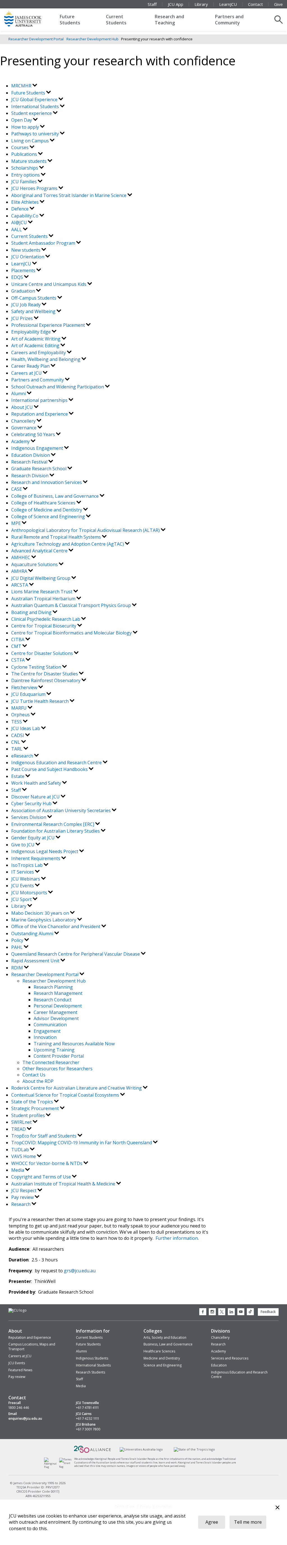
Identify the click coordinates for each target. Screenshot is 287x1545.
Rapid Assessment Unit (36, 961)
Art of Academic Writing (36, 339)
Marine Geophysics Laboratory (44, 920)
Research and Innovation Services (47, 482)
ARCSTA (20, 585)
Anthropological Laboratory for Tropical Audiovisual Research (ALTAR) (86, 530)
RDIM (17, 968)
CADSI (18, 735)
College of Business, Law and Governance (55, 496)
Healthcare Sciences (159, 1351)
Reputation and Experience (40, 414)
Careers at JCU (27, 373)
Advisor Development (56, 1018)
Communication (50, 1024)
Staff (152, 4)
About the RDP (38, 1081)
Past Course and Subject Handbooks (50, 769)
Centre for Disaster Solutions (42, 653)
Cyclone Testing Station (36, 667)
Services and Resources (229, 1358)
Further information (177, 1238)
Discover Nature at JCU (36, 797)
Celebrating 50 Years (33, 434)
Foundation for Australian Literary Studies (56, 831)
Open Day (22, 120)
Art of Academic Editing (36, 345)
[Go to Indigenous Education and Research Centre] (51, 1467)
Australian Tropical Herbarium (44, 599)
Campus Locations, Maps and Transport (31, 1346)
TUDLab (20, 1149)
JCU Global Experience (35, 99)
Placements (23, 270)
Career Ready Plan (31, 366)
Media (18, 1170)
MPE (16, 523)
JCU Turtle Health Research (40, 701)
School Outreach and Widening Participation (58, 387)
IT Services (23, 872)
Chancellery (24, 421)
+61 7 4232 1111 (87, 1418)
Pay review (23, 1197)
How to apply (25, 127)
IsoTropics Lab (27, 865)
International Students (35, 106)
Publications (24, 154)
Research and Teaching (169, 19)
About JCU (22, 407)
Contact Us (33, 1075)
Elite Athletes (25, 202)
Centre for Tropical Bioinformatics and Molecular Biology (72, 633)
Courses (20, 147)
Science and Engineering (163, 1365)
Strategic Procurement (35, 1108)
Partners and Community (229, 19)
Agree (211, 1522)
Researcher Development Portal (36, 38)
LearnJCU (228, 4)
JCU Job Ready (26, 305)
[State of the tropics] (194, 1449)
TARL (17, 749)
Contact (255, 4)
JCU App (175, 4)
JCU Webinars (26, 879)
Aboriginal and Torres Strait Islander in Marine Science (69, 195)
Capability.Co (25, 216)
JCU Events (23, 885)
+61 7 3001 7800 (88, 1429)
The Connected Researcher (50, 1062)
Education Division (31, 455)
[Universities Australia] (141, 1449)
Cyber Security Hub (32, 803)
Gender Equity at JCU (33, 838)
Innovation (45, 1037)
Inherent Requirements (36, 858)
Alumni (19, 393)
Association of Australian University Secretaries (61, 810)
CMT (16, 646)
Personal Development (58, 1006)
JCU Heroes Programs (35, 188)
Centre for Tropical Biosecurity (44, 626)
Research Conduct (52, 1000)
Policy (17, 940)
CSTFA (18, 660)
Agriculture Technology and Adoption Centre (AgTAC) (68, 544)
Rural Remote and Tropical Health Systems (56, 537)
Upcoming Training (54, 1050)
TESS (17, 722)
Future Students (70, 19)
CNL (16, 742)
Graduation (23, 291)
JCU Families (24, 182)
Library (201, 4)
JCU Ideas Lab (26, 728)
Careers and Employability (39, 352)
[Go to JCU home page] (17, 1310)
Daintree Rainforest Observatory (46, 680)
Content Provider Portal (59, 1056)
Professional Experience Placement (48, 325)
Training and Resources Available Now (74, 1044)
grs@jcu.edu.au (80, 1271)
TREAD (19, 1129)
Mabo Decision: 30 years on (40, 913)
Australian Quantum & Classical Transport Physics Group (71, 605)
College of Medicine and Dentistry (47, 510)
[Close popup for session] (277, 1508)
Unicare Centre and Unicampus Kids (49, 284)
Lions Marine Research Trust (42, 592)
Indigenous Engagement (37, 448)
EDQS (17, 277)
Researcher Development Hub (92, 38)
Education (219, 1365)
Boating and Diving (32, 612)
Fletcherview (24, 687)
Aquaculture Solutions (35, 564)
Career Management (55, 1012)
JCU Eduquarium (29, 694)
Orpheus (21, 715)
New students (26, 250)
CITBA (18, 639)
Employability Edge (31, 332)
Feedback (268, 1311)
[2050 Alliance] (92, 1452)
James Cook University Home (29, 18)
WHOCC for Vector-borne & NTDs (47, 1163)
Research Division (30, 475)
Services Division (29, 817)
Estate (18, 776)
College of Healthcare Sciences (44, 503)
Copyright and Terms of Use (41, 1177)
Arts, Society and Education (165, 1337)
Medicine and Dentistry (162, 1358)
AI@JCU (19, 222)
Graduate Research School (39, 468)
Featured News (20, 1370)
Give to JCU (23, 845)
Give (278, 4)
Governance (24, 428)
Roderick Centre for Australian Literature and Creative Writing (77, 1088)
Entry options (26, 175)
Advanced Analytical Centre (40, 551)
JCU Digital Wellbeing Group (41, 578)
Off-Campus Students (34, 298)
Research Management (58, 993)
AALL (17, 229)
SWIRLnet (22, 1122)
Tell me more (248, 1522)
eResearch (22, 756)
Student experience (32, 113)
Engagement (47, 1031)
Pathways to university (35, 134)
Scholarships (25, 168)
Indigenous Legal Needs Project (45, 851)
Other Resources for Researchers (57, 1068)
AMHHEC (21, 557)
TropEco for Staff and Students (44, 1136)
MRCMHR (22, 86)
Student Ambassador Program (43, 243)
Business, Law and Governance (168, 1344)
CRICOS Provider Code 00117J (37, 1491)
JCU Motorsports (29, 893)
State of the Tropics (32, 1102)
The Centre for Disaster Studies (45, 674)
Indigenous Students (92, 1358)
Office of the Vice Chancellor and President (56, 926)
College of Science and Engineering (48, 516)
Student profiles (28, 1115)
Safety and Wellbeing (34, 311)
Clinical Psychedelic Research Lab (46, 619)
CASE (17, 489)
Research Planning (53, 987)
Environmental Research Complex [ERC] (53, 824)
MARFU (19, 708)
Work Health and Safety (36, 783)
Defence (20, 209)
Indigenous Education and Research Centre (57, 762)
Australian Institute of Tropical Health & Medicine (63, 1184)
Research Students (90, 1372)
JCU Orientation (28, 257)
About (15, 1331)
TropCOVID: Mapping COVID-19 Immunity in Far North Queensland (82, 1142)
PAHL (17, 947)
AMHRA (19, 571)
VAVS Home (24, 1156)
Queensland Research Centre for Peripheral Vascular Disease (76, 954)
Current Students (116, 19)
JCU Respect (24, 1190)
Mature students (29, 161)
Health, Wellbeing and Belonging (46, 359)
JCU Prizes (22, 318)
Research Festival (29, 462)
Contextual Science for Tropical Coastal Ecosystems (65, 1095)
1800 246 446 (18, 1407)
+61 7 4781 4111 (87, 1407)
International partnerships (40, 400)
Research (21, 1204)
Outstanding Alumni (32, 933)
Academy (21, 441)
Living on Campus (30, 141)
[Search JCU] (278, 19)
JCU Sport (22, 899)
